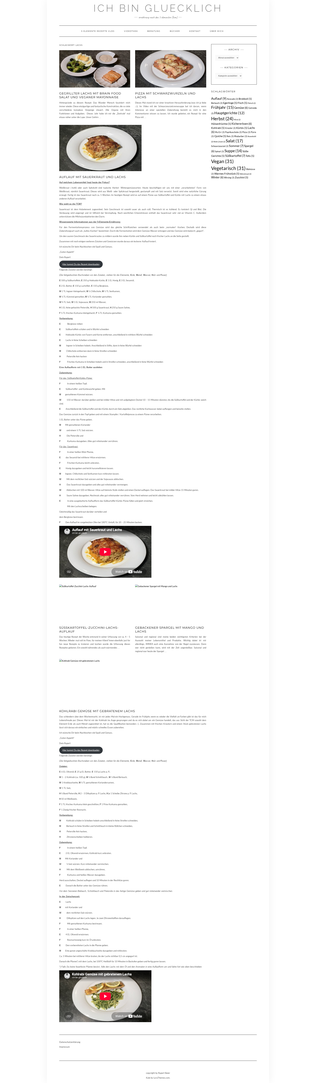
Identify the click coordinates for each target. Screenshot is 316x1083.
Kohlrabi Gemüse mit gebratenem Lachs (97, 711)
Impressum (64, 1046)
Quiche (220, 136)
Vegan (222, 161)
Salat (234, 140)
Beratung (153, 31)
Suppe (233, 150)
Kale (148, 1077)
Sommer (236, 146)
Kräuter (230, 128)
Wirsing (229, 177)
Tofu (250, 155)
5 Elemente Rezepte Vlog (98, 31)
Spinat (219, 151)
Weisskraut (245, 174)
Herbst (222, 118)
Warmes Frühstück (226, 173)
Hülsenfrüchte (221, 123)
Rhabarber (240, 136)
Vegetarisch (228, 168)
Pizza (246, 132)
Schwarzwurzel (219, 146)
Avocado (232, 99)
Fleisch (252, 103)
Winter (217, 177)
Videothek (131, 31)
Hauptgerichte (229, 113)
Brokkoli (245, 98)
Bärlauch (217, 103)
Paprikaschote (233, 132)
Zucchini (241, 177)
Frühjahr (222, 107)
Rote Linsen (219, 142)
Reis (230, 136)
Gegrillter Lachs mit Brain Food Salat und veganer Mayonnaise (90, 95)
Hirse (237, 119)
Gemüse (241, 107)
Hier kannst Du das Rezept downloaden (80, 264)
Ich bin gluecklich (158, 8)
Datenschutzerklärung (69, 1042)
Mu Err (220, 132)
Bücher (175, 31)
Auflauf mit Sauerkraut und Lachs (92, 177)
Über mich (217, 31)
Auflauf (218, 98)
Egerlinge (230, 102)
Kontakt (194, 31)
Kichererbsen (242, 123)
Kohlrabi (218, 127)
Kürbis (241, 127)
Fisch (242, 102)
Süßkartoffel (235, 155)
